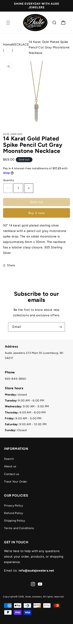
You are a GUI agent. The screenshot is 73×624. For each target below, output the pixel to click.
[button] (8, 22)
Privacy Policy (13, 505)
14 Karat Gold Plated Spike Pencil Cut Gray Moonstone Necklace (49, 47)
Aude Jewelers (33, 596)
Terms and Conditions (19, 528)
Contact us (11, 474)
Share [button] (11, 265)
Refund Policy (13, 513)
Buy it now (36, 213)
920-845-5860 (15, 378)
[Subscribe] (60, 327)
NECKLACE (20, 44)
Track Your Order (15, 481)
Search (9, 459)
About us (10, 466)
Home (7, 44)
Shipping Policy (14, 520)
